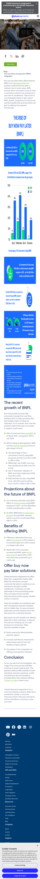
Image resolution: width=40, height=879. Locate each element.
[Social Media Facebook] (13, 727)
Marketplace (9, 767)
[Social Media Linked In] (25, 727)
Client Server (9, 780)
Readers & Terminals (11, 764)
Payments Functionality (12, 758)
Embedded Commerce (12, 755)
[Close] (37, 845)
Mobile (7, 777)
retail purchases (19, 503)
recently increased (20, 446)
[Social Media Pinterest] (8, 734)
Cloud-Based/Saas (10, 774)
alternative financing (21, 83)
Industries (8, 747)
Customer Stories (10, 806)
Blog (6, 821)
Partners (7, 741)
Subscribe (10, 64)
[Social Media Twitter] (19, 727)
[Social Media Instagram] (30, 727)
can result (16, 540)
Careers (7, 832)
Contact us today (11, 680)
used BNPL (29, 433)
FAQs (6, 818)
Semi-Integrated (10, 793)
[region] (20, 861)
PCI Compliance (10, 815)
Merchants (8, 744)
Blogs (5, 71)
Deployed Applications (12, 784)
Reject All (20, 870)
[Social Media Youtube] (8, 727)
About (7, 829)
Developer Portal (10, 796)
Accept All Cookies (20, 876)
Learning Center (10, 812)
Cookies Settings (20, 865)
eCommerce (9, 786)
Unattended (9, 790)
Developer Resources (11, 799)
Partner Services (10, 809)
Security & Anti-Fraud (11, 761)
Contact (7, 835)
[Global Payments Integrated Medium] (13, 734)
